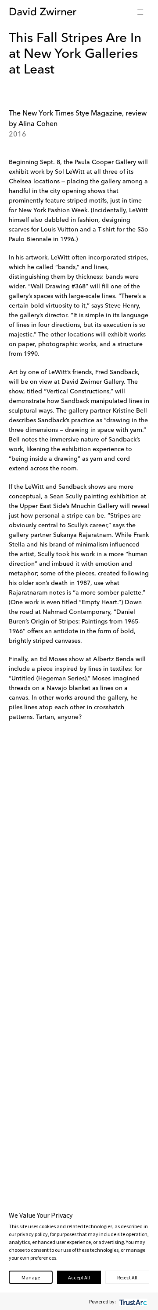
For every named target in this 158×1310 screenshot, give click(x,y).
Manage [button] (31, 1277)
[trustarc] (132, 1301)
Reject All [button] (127, 1277)
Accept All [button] (79, 1277)
